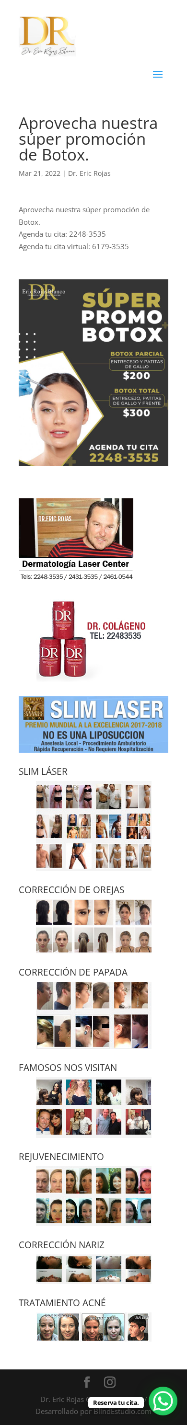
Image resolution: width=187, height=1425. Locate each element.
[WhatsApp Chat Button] (163, 1401)
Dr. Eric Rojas (89, 173)
